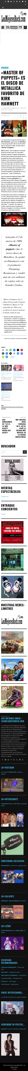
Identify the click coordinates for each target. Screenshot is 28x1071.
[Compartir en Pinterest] (26, 115)
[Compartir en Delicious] (23, 117)
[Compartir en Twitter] (21, 115)
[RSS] (16, 1)
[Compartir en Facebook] (18, 115)
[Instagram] (8, 1)
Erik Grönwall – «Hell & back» (10, 984)
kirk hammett (12, 407)
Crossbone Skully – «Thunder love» (11, 978)
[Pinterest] (14, 1)
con (8, 930)
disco (2, 407)
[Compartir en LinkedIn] (21, 117)
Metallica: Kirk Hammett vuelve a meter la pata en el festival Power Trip (5, 393)
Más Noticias (4, 68)
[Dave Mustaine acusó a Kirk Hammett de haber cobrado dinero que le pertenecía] (18, 368)
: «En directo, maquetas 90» (14, 865)
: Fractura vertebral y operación (13, 1029)
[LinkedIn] (11, 1)
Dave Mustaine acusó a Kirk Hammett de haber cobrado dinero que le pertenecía (18, 374)
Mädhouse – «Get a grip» (8, 981)
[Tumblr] (19, 1)
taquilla (3, 514)
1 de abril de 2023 (6, 115)
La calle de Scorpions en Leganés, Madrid (13, 997)
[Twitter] (22, 1)
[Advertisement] (14, 49)
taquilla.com (5, 496)
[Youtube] (25, 1)
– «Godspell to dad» (10, 972)
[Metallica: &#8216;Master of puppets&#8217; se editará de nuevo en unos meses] (6, 368)
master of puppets (19, 407)
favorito (6, 407)
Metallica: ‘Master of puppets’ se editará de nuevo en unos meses (6, 374)
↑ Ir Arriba (14, 1069)
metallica (3, 408)
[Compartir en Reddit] (26, 117)
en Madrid (13, 901)
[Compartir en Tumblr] (18, 117)
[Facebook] (5, 1)
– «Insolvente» (13, 975)
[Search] (3, 7)
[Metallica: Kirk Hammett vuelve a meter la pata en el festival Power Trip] (6, 387)
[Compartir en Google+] (23, 115)
